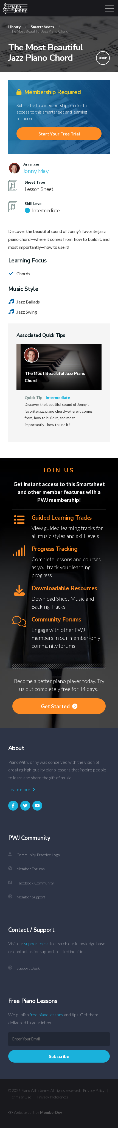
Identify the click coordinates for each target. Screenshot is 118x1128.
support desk (36, 943)
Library (14, 27)
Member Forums (30, 868)
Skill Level (34, 203)
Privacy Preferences (53, 1097)
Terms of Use (20, 1097)
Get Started (56, 706)
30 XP (103, 58)
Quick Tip (33, 397)
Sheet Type (35, 182)
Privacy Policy (94, 1090)
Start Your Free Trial (59, 133)
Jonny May (36, 171)
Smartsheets (42, 27)
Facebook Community (35, 883)
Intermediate (58, 397)
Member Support (30, 897)
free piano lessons (46, 1014)
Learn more (19, 789)
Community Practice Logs (38, 854)
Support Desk (28, 968)
